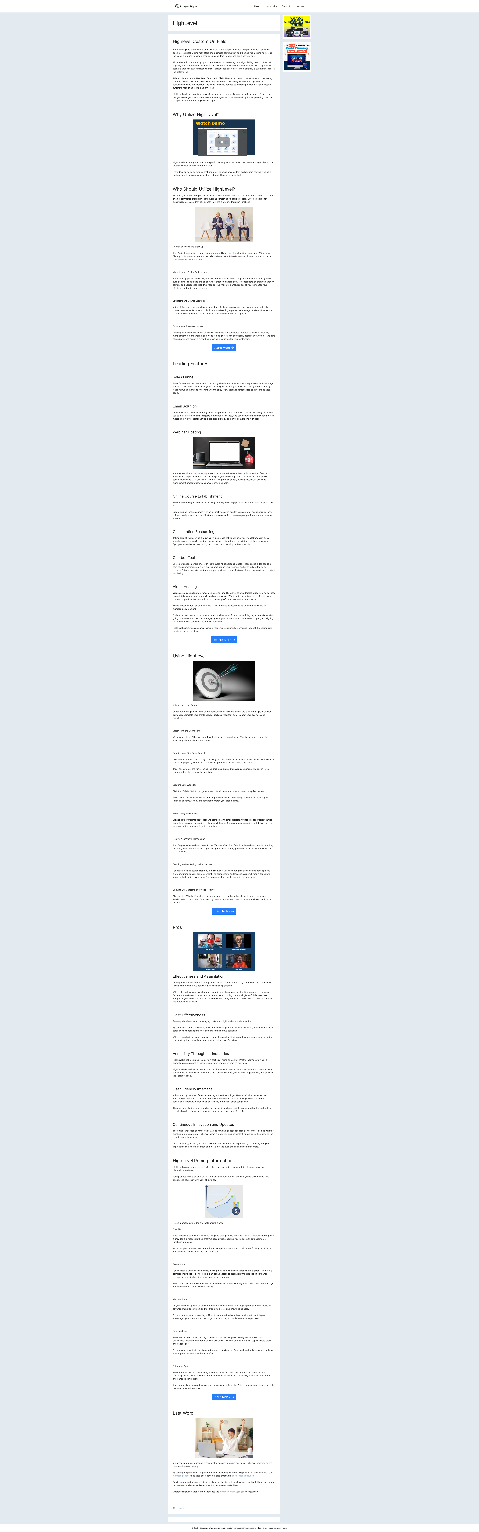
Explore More (221, 640)
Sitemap (300, 6)
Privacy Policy (270, 6)
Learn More (222, 347)
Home (256, 6)
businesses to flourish (243, 1476)
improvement (226, 1491)
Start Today (222, 911)
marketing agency (182, 1476)
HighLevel (180, 1508)
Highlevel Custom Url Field (200, 41)
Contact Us (287, 6)
